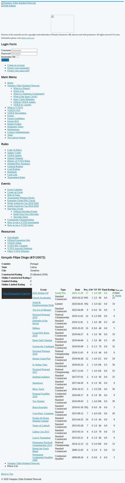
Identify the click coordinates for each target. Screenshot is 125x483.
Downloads (12, 237)
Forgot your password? (18, 70)
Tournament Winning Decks (20, 197)
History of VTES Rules (18, 161)
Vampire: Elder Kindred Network (23, 85)
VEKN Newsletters (16, 113)
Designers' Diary (15, 126)
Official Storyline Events (25, 211)
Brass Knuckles (40, 407)
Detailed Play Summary (18, 163)
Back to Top (7, 474)
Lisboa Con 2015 (40, 431)
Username (6, 50)
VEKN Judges (14, 155)
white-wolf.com (27, 38)
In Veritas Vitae (39, 364)
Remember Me (8, 57)
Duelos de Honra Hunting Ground (40, 419)
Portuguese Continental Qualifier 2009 (42, 457)
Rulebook (12, 172)
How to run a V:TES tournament (23, 222)
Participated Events (16, 293)
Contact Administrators (18, 132)
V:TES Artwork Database (19, 248)
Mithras (36, 328)
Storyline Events (15, 208)
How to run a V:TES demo (20, 225)
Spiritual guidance (41, 377)
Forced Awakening (41, 297)
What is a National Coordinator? (29, 94)
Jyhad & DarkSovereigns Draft (43, 303)
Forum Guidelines (16, 118)
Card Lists (12, 174)
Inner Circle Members (23, 99)
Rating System (14, 124)
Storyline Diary (20, 217)
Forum (10, 115)
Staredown (37, 383)
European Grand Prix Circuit (21, 200)
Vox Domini (38, 401)
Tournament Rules (16, 177)
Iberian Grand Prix (41, 358)
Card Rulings (13, 169)
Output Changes (15, 158)
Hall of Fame (13, 195)
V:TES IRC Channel (17, 245)
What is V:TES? (15, 107)
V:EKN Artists (14, 243)
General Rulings (15, 166)
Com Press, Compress (43, 413)
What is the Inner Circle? (25, 96)
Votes (10, 135)
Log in (5, 60)
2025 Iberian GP (40, 293)
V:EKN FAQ (13, 110)
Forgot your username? (18, 68)
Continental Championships (20, 219)
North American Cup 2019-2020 (23, 203)
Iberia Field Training (42, 340)
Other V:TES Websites (18, 251)
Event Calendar (14, 189)
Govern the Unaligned (43, 346)
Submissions (13, 129)
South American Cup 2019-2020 (23, 206)
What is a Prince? (21, 88)
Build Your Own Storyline (26, 214)
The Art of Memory (41, 310)
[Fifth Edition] (8, 5)
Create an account (16, 65)
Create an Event (15, 192)
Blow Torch (38, 389)
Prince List (18, 91)
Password (6, 53)
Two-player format (16, 137)
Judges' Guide (14, 152)
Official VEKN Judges (24, 102)
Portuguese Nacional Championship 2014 (42, 443)
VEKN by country (22, 104)
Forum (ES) (13, 121)
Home (10, 83)
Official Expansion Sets (18, 240)
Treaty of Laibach (41, 425)
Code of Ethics (14, 150)
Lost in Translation (41, 437)
